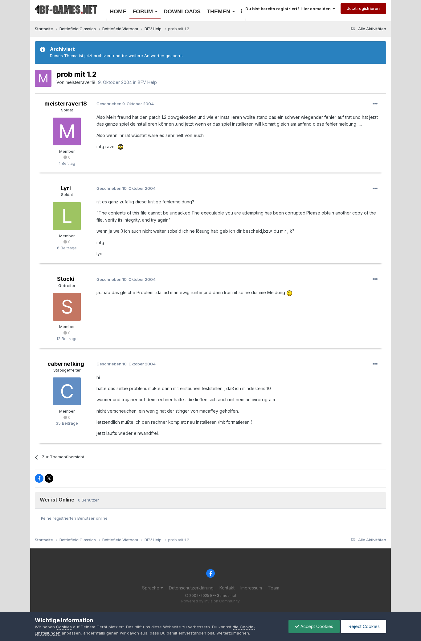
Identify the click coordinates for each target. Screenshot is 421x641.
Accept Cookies (316, 626)
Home (118, 11)
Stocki (65, 279)
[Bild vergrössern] (120, 146)
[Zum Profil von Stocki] (67, 307)
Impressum (251, 587)
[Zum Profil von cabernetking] (67, 391)
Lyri (66, 188)
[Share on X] (49, 478)
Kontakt (227, 587)
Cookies (64, 626)
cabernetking (65, 363)
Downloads (182, 11)
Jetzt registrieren (363, 8)
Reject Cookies (363, 626)
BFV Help (147, 82)
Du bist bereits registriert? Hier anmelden (289, 8)
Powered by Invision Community (210, 601)
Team (273, 587)
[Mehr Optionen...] (375, 104)
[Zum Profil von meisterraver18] (43, 78)
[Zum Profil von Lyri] (67, 216)
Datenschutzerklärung (191, 587)
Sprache (151, 587)
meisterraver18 (81, 82)
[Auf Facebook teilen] (39, 478)
